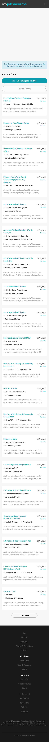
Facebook (26, 694)
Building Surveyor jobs (38, 723)
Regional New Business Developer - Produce (17, 99)
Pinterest (24, 707)
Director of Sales (10, 388)
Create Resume (24, 684)
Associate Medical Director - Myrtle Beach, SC (18, 231)
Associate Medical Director (14, 204)
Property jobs (43, 725)
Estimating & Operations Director (17, 490)
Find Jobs (24, 679)
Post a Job (24, 661)
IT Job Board (25, 721)
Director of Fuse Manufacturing (16, 123)
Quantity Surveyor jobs (22, 723)
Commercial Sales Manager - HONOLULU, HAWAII (15, 517)
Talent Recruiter (24, 725)
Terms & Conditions (24, 646)
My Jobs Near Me (29, 736)
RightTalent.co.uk (8, 723)
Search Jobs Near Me (37, 721)
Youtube (24, 711)
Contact (24, 637)
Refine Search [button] (24, 89)
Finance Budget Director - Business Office (17, 150)
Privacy (24, 650)
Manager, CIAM (9, 591)
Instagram (24, 703)
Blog (24, 633)
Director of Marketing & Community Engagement (18, 365)
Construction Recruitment (9, 725)
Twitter (26, 698)
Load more (24, 615)
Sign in (24, 669)
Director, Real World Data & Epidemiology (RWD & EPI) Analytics (14, 179)
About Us (24, 642)
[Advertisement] (24, 32)
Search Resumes (24, 665)
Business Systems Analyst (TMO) (17, 338)
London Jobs (34, 725)
